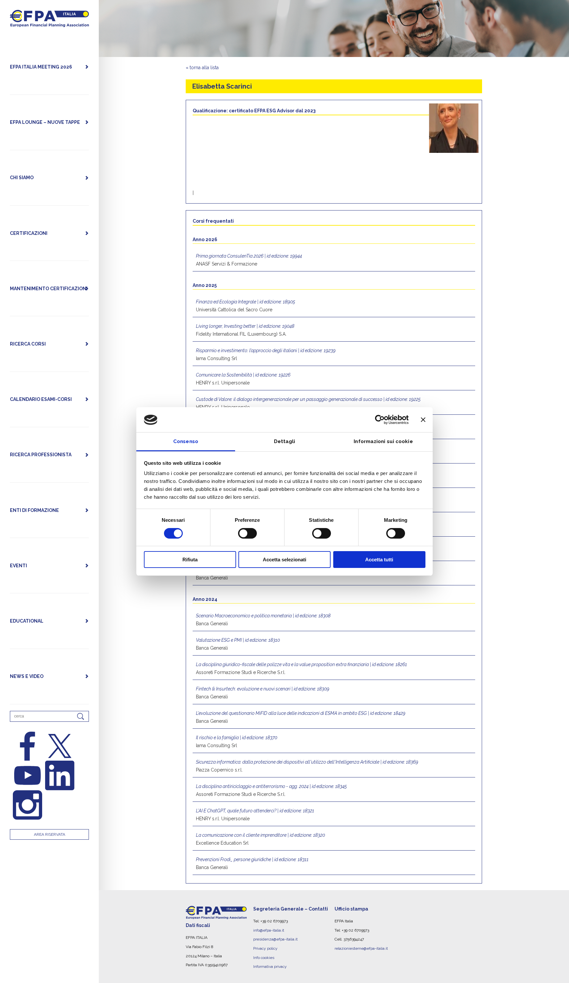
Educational (26, 621)
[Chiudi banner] (423, 419)
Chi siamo (22, 177)
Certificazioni (28, 233)
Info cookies (263, 957)
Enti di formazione (34, 510)
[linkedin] (60, 775)
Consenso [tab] (185, 442)
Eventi (18, 565)
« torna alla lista (202, 67)
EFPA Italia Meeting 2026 (41, 67)
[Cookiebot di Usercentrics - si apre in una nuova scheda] (380, 420)
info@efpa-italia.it (268, 930)
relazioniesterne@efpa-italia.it (361, 948)
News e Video (26, 676)
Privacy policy (265, 948)
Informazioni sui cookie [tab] (383, 442)
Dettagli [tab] (284, 442)
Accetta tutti (379, 560)
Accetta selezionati (284, 560)
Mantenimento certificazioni (49, 288)
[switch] (247, 533)
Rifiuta (190, 560)
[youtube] (27, 775)
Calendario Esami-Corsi (41, 399)
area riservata (49, 834)
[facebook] (27, 746)
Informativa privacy (270, 966)
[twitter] (60, 746)
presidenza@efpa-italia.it (275, 939)
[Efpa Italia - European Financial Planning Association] (49, 23)
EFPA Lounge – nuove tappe (45, 122)
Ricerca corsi (28, 344)
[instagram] (27, 805)
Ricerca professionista (40, 454)
